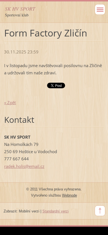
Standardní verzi (55, 211)
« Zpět (10, 102)
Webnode (69, 195)
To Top (100, 210)
